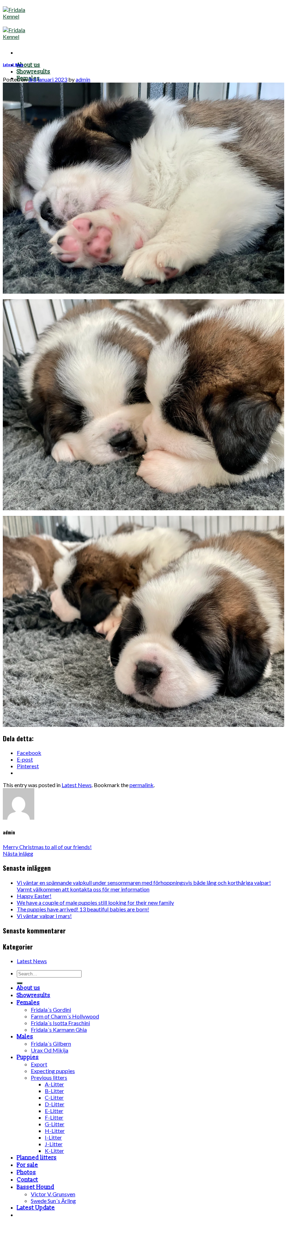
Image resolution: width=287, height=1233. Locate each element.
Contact (27, 1179)
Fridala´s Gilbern (51, 1043)
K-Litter (54, 1150)
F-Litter (54, 1117)
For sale (27, 1165)
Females (28, 1002)
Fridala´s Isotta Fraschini (60, 1023)
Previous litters (49, 1077)
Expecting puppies (53, 1070)
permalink (142, 785)
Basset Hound (35, 1187)
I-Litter (53, 1137)
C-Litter (54, 1097)
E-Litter (54, 1110)
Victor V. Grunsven (53, 1194)
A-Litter (54, 1084)
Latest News (13, 64)
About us (28, 65)
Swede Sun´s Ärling (53, 1200)
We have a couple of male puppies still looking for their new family (95, 902)
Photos (26, 1172)
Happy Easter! (34, 895)
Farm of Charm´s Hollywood (65, 1016)
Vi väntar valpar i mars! (44, 915)
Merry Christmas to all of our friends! (47, 846)
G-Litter (54, 1124)
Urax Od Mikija (49, 1050)
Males (25, 1036)
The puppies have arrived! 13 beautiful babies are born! (83, 909)
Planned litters (37, 1157)
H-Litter (55, 1130)
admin (83, 79)
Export (39, 1064)
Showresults (33, 71)
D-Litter (54, 1104)
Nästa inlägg (18, 853)
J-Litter (54, 1144)
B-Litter (54, 1090)
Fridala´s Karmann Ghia (59, 1029)
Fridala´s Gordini (51, 1009)
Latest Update (36, 1207)
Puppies (28, 1057)
